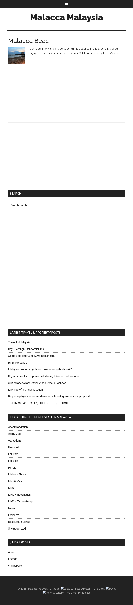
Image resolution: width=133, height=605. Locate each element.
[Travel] (111, 588)
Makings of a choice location (25, 389)
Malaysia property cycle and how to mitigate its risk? (40, 369)
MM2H (12, 488)
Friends (12, 559)
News (11, 508)
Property (13, 515)
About (11, 552)
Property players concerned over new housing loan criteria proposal (49, 396)
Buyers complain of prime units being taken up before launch (44, 376)
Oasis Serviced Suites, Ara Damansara (31, 356)
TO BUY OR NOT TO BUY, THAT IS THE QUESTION (38, 403)
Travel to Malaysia (19, 342)
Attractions (14, 440)
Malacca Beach (30, 40)
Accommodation (18, 427)
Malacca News (17, 474)
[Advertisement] (66, 92)
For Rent (13, 454)
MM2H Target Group (20, 501)
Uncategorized (17, 528)
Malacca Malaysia (66, 17)
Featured (13, 447)
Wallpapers (15, 565)
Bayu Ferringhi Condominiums (26, 349)
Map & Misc (15, 481)
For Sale (13, 461)
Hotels (12, 467)
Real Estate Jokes (19, 521)
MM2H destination (19, 494)
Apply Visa (14, 433)
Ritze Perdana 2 (18, 362)
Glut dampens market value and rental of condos (37, 383)
